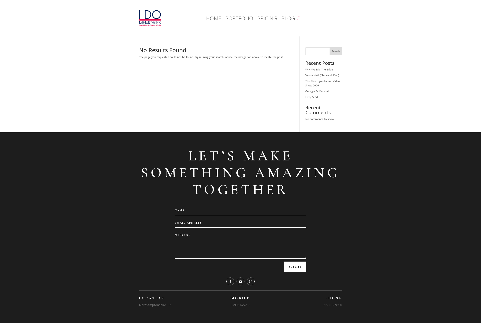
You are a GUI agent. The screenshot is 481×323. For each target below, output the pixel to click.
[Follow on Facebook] (230, 281)
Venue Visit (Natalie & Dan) (322, 75)
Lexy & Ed (311, 97)
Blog (288, 18)
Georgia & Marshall (317, 91)
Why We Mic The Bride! (319, 69)
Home (213, 18)
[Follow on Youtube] (240, 281)
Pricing (267, 18)
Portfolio (239, 18)
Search (336, 51)
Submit (295, 266)
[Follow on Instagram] (251, 281)
